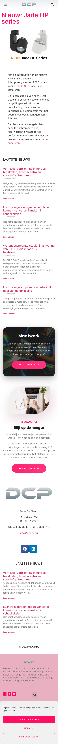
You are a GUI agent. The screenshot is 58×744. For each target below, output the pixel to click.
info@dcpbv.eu (29, 533)
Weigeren (29, 728)
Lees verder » (9, 198)
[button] (5, 4)
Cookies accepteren (29, 719)
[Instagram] (9, 694)
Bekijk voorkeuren (29, 736)
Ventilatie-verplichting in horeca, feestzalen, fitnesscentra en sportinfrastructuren (24, 172)
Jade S (22, 86)
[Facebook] (25, 549)
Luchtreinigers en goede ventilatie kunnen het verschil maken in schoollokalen (26, 211)
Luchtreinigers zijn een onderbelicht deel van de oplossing (27, 289)
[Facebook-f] (4, 694)
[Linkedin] (33, 549)
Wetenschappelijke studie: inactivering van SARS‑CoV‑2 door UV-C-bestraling (29, 249)
